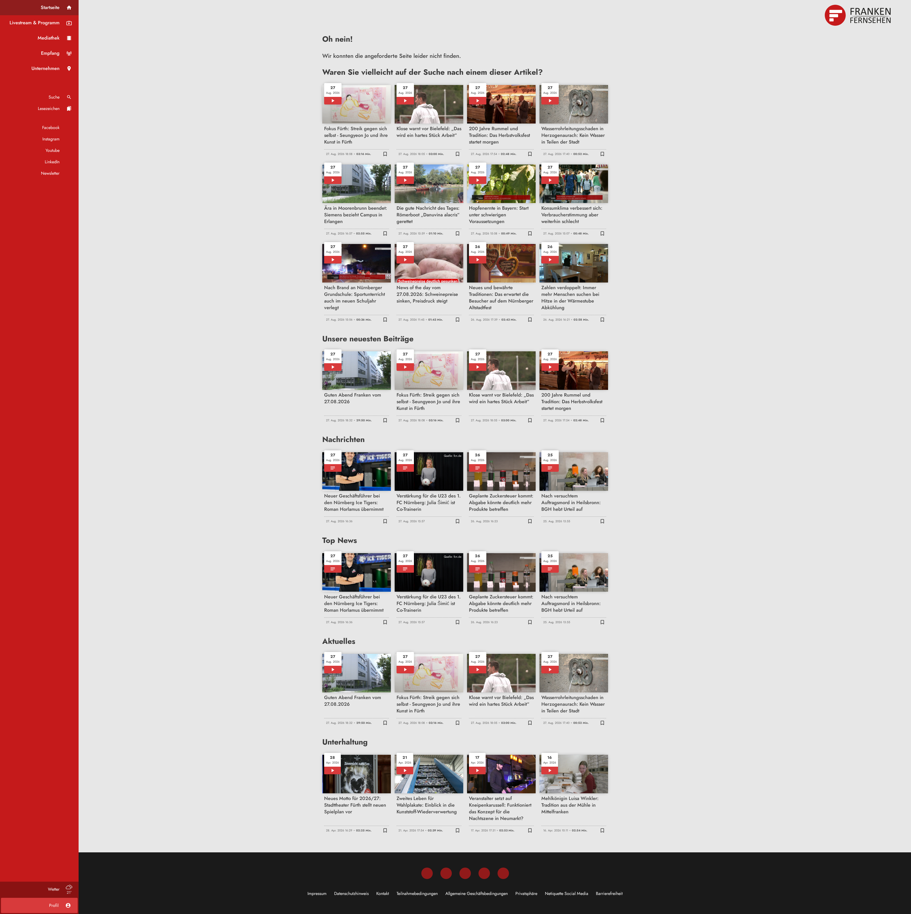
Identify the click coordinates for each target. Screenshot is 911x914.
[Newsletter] (503, 873)
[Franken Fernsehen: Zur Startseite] (858, 15)
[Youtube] (465, 873)
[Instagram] (446, 873)
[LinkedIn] (484, 873)
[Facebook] (427, 873)
